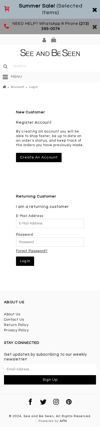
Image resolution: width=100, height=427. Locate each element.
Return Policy (16, 325)
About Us (12, 314)
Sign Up (50, 380)
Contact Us (14, 319)
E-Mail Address (29, 216)
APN (63, 421)
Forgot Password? (32, 251)
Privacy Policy (16, 330)
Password (24, 234)
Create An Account (39, 157)
